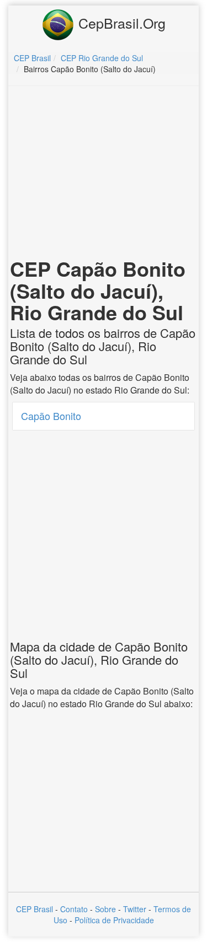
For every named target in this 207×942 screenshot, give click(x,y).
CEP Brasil (34, 908)
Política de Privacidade (114, 919)
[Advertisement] (104, 174)
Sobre (105, 908)
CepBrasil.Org (120, 23)
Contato (74, 908)
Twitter (134, 908)
